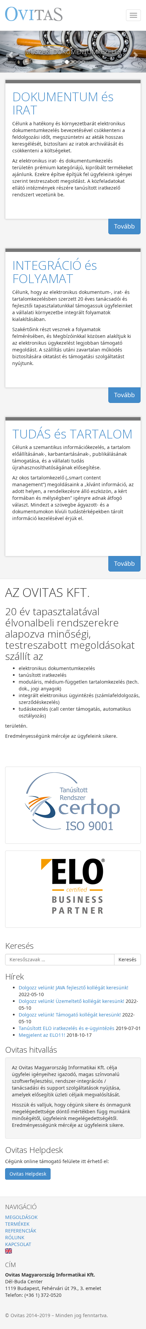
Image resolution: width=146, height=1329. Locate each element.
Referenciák (20, 1230)
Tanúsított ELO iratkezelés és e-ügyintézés (66, 1028)
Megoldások (21, 1217)
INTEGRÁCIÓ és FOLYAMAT (54, 272)
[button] (11, 51)
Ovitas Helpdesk (28, 1174)
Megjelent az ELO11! (42, 1035)
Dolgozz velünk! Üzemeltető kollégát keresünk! (71, 1001)
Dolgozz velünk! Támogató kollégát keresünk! (70, 1014)
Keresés (127, 959)
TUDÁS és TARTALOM (72, 434)
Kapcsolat (18, 1244)
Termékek (17, 1224)
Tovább (124, 226)
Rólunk (14, 1237)
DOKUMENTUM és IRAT (63, 103)
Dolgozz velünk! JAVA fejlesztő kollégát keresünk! (73, 987)
